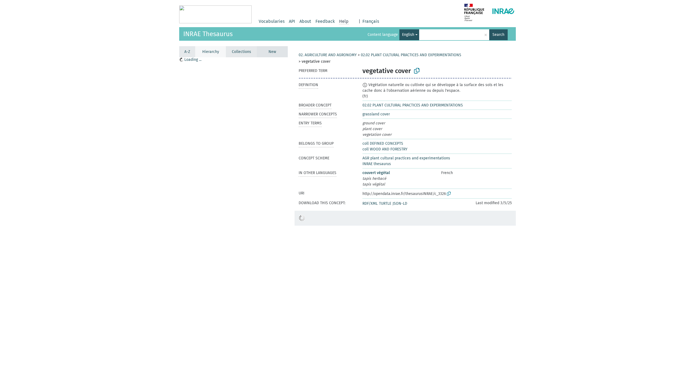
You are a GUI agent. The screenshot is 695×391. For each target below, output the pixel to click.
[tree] (233, 223)
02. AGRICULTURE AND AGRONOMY (328, 55)
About (305, 21)
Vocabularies (272, 21)
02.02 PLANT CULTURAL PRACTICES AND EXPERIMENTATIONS (411, 55)
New (272, 51)
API (292, 21)
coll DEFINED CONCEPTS (382, 143)
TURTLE (385, 203)
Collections (241, 51)
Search (498, 34)
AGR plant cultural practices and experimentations (406, 158)
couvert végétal (376, 173)
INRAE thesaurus (376, 164)
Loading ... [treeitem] (192, 59)
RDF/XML (370, 203)
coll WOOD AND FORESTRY (384, 149)
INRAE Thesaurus (208, 34)
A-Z (187, 51)
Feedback (325, 21)
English (408, 34)
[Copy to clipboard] (416, 71)
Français (370, 21)
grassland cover (376, 114)
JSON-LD (400, 203)
